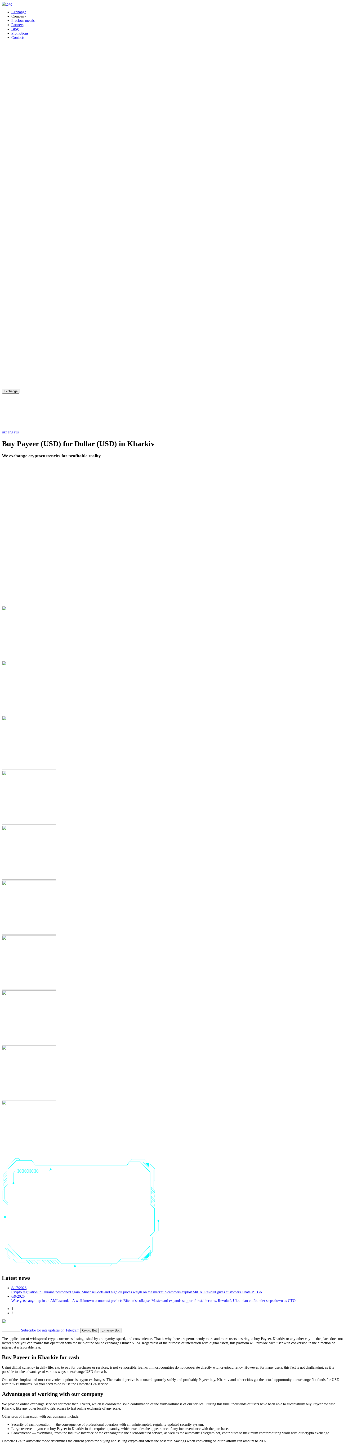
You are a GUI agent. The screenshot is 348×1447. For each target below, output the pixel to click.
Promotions (19, 33)
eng (11, 432)
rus (16, 432)
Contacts (17, 38)
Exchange (18, 12)
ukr (5, 432)
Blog (15, 29)
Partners (17, 25)
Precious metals (23, 20)
